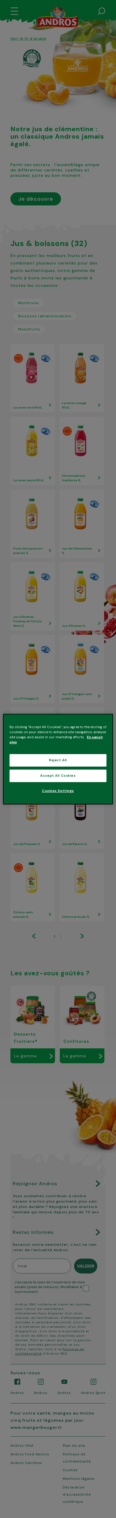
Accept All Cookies (58, 775)
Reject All (58, 760)
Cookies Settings (58, 791)
